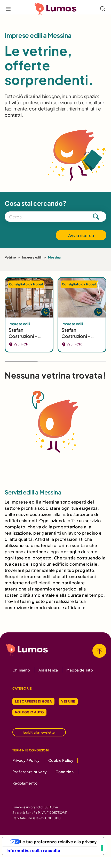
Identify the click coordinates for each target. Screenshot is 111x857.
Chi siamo (21, 670)
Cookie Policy (60, 760)
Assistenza (48, 670)
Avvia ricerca (81, 235)
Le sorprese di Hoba (33, 701)
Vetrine (10, 257)
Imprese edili (32, 257)
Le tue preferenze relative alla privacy (58, 841)
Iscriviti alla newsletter (39, 732)
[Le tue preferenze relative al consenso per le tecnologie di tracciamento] (102, 848)
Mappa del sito (79, 670)
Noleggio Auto (29, 712)
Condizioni (65, 771)
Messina (54, 257)
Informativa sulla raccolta (33, 850)
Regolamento (24, 783)
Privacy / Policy (26, 760)
